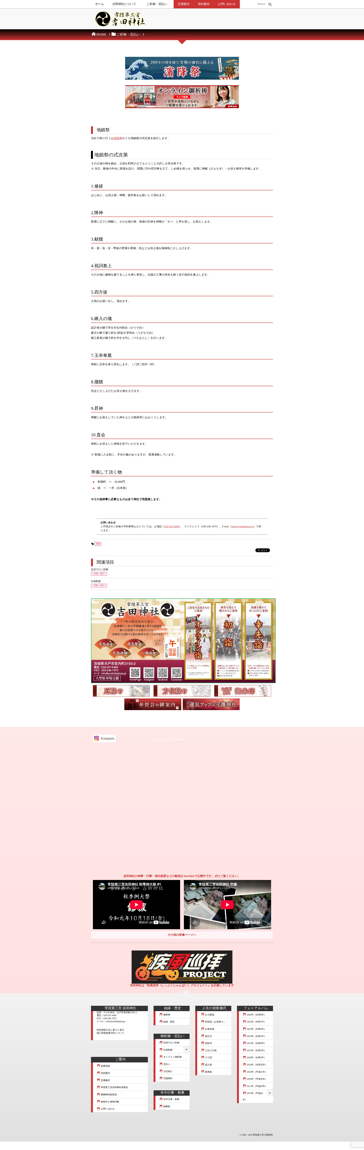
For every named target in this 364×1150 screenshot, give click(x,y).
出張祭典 (116, 138)
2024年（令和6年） (256, 1029)
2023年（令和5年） (256, 1036)
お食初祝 (209, 1029)
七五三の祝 (211, 1050)
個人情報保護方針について (110, 1033)
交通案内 (184, 4)
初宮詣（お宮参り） (215, 1021)
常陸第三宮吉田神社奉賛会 (114, 1087)
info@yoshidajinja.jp (242, 526)
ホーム (99, 4)
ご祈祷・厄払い (157, 4)
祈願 (98, 544)
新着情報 (105, 1066)
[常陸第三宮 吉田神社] (119, 20)
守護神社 (168, 1078)
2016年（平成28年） (253, 1096)
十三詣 (208, 1057)
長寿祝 (208, 1072)
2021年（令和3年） (256, 1050)
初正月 (208, 1036)
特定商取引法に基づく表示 (110, 1030)
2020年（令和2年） (256, 1057)
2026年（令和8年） (256, 1014)
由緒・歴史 (169, 1021)
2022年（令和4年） (256, 1043)
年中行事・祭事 (171, 1099)
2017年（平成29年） (256, 1086)
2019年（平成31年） (256, 1072)
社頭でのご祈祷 (99, 569)
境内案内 (204, 4)
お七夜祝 (209, 1014)
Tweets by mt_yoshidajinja (169, 739)
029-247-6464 (171, 526)
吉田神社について (124, 4)
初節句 (208, 1043)
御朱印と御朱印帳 (109, 1101)
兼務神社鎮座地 (108, 1094)
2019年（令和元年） (256, 1064)
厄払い (166, 1064)
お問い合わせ (227, 4)
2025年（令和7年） (256, 1021)
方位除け (168, 1071)
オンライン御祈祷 (172, 1057)
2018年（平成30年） (256, 1079)
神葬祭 (166, 1106)
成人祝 (208, 1064)
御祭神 (166, 1014)
